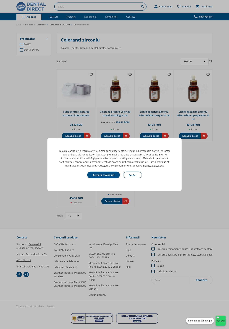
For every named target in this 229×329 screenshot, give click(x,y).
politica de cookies (153, 165)
